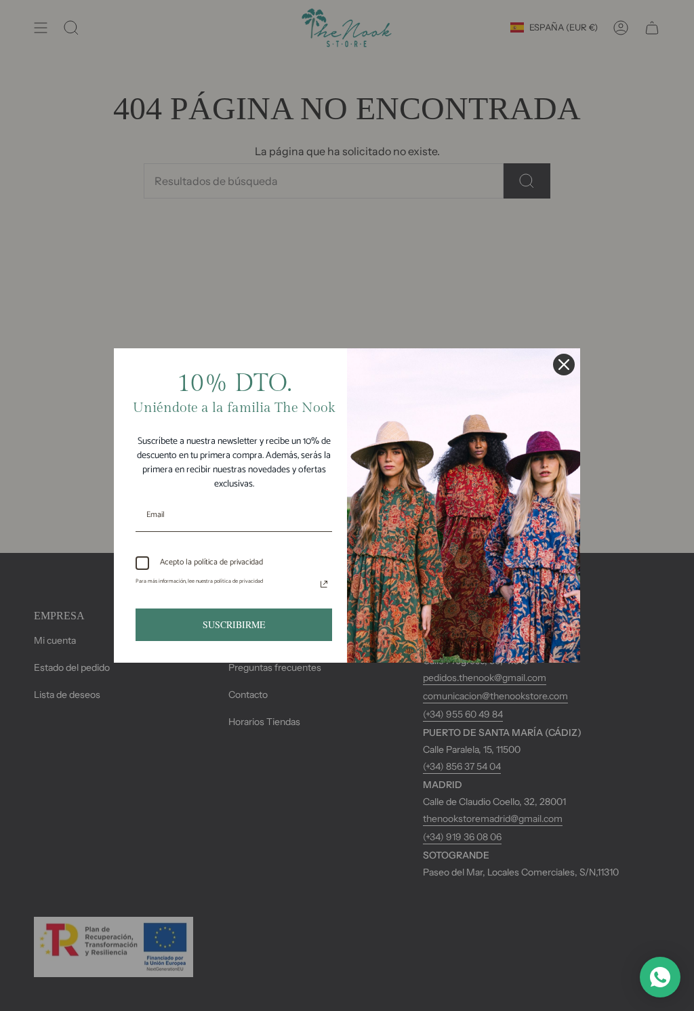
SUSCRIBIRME (234, 624)
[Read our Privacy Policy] (324, 584)
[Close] (564, 364)
